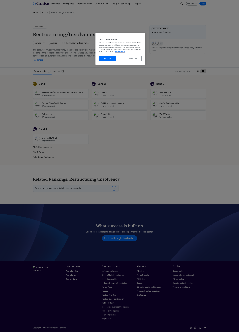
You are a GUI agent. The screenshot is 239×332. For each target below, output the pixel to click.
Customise (133, 58)
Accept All (108, 58)
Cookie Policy (120, 51)
